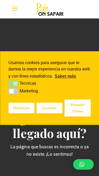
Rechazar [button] (21, 108)
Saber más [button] (65, 76)
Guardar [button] (49, 108)
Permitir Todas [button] (77, 108)
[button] (83, 164)
